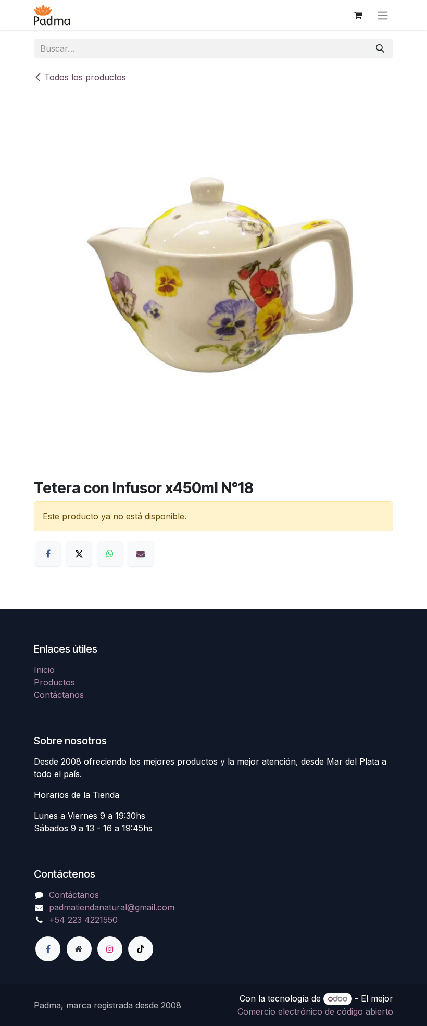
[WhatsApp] (109, 553)
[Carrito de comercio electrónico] (357, 15)
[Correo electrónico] (140, 553)
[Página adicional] (79, 948)
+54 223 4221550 (83, 920)
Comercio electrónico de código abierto (315, 1011)
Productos (54, 682)
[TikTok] (140, 948)
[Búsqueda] (380, 48)
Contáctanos (59, 695)
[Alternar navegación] (382, 15)
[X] (79, 553)
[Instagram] (109, 948)
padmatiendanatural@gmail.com (111, 907)
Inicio (44, 670)
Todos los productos (85, 77)
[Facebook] (47, 553)
